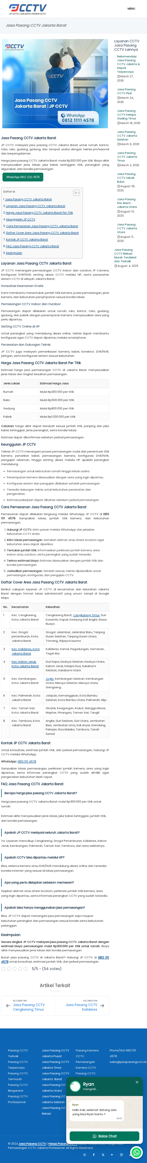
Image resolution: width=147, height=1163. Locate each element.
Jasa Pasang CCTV (32, 1144)
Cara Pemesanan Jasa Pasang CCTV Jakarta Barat (42, 226)
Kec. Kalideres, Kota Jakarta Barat (26, 651)
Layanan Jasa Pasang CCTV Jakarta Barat (35, 206)
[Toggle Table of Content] (74, 192)
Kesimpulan (14, 253)
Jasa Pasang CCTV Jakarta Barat (28, 199)
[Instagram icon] (121, 1154)
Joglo (50, 679)
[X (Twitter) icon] (103, 1154)
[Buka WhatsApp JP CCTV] (136, 1152)
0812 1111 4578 (27, 761)
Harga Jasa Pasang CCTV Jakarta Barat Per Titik (39, 213)
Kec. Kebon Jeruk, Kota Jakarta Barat (25, 664)
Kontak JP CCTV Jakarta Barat (27, 239)
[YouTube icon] (112, 1154)
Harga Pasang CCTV (63, 1144)
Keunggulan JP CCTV (20, 219)
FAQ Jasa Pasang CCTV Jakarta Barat (32, 246)
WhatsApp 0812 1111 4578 (22, 177)
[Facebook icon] (94, 1154)
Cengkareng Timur (86, 615)
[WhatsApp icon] (84, 1154)
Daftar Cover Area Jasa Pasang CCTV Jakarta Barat (42, 233)
